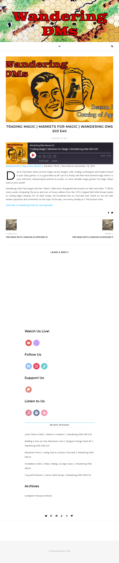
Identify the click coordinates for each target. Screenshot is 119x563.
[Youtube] (29, 343)
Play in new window (31, 165)
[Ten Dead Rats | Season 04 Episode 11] (107, 224)
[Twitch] (36, 343)
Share (54, 161)
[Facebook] (29, 366)
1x (50, 156)
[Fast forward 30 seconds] (54, 156)
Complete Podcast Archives (38, 495)
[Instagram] (36, 366)
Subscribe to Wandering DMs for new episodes (29, 205)
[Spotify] (36, 413)
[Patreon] (29, 389)
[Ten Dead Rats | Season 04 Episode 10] (11, 224)
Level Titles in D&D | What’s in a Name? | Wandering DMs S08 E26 (58, 434)
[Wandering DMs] (59, 21)
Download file (12, 165)
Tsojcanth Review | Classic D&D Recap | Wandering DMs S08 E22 (58, 475)
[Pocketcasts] (44, 413)
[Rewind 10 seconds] (44, 156)
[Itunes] (29, 413)
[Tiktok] (44, 366)
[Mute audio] (39, 156)
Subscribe (43, 161)
